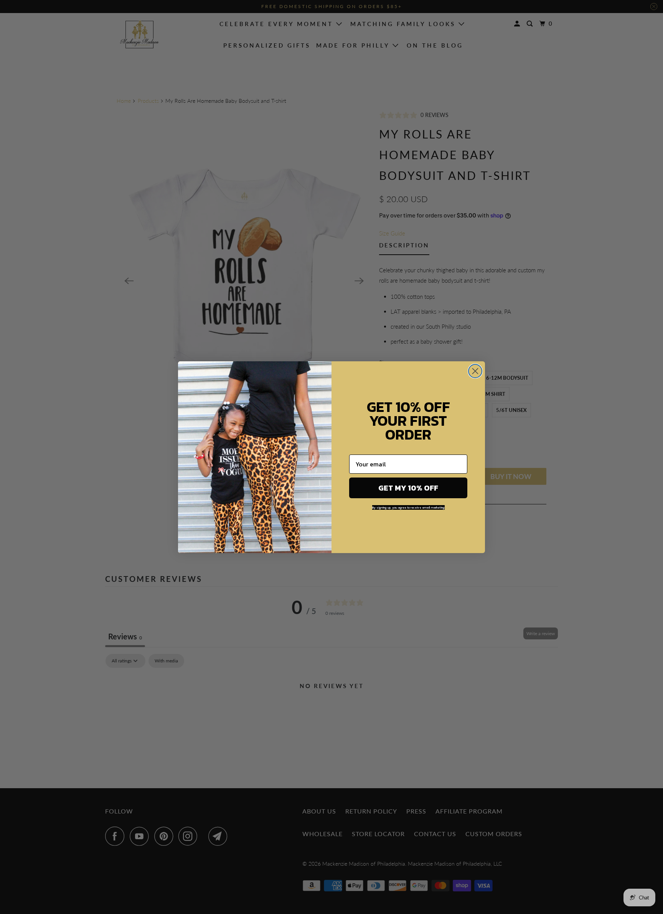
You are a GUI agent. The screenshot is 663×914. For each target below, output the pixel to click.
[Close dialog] (475, 371)
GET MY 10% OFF (408, 488)
